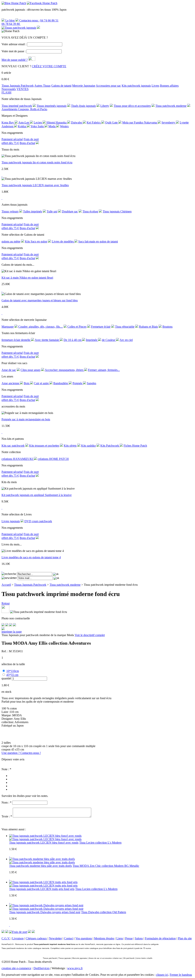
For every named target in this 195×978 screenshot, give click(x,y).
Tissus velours (10, 211)
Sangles (91, 383)
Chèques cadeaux (36, 938)
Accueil (6, 584)
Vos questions (83, 938)
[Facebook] (3, 625)
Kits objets (70, 445)
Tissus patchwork (50, 958)
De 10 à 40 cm (73, 340)
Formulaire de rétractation (160, 938)
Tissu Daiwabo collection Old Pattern (103, 912)
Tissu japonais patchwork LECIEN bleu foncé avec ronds (43, 842)
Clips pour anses (30, 370)
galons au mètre (11, 241)
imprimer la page (12, 631)
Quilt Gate (111, 122)
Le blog (10, 20)
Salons (139, 938)
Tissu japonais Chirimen (117, 211)
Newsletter (55, 938)
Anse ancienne (11, 383)
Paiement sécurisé (12, 139)
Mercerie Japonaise (83, 85)
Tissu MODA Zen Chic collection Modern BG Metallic (106, 865)
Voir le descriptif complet (90, 635)
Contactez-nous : (29, 20)
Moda (52, 126)
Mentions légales (104, 938)
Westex (64, 126)
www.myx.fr (75, 968)
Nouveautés (9, 89)
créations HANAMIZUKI (18, 458)
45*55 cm (12, 674)
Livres (155, 85)
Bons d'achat (27, 143)
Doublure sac (70, 211)
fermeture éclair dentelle (16, 340)
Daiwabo (77, 122)
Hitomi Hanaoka (56, 122)
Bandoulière (61, 383)
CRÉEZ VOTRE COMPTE (49, 66)
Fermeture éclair (100, 326)
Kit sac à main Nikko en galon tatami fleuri (27, 277)
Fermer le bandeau (181, 974)
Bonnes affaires (169, 85)
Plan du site (185, 938)
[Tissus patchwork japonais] (19, 27)
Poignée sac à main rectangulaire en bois (26, 419)
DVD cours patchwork (38, 521)
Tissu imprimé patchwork (17, 105)
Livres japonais (11, 521)
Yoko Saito (37, 126)
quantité (6, 678)
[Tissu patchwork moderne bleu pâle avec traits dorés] (42, 862)
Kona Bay (8, 122)
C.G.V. (6, 938)
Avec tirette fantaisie (47, 340)
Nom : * (6, 802)
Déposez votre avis (13, 759)
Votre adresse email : (14, 44)
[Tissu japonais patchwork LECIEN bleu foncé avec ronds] (45, 839)
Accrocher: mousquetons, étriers (64, 370)
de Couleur (109, 340)
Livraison (18, 938)
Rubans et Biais (148, 326)
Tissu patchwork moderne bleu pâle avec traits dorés (40, 865)
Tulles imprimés (32, 211)
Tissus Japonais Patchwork (18, 85)
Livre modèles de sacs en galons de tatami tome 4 (31, 557)
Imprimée (92, 340)
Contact (68, 938)
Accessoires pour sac (108, 85)
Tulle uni (52, 211)
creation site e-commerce (16, 968)
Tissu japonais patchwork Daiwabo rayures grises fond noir (44, 912)
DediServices (42, 968)
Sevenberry (168, 122)
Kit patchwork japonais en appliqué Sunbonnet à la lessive (37, 495)
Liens (119, 938)
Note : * (6, 769)
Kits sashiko (88, 445)
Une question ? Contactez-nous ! (21, 753)
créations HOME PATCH (53, 458)
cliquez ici (162, 974)
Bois (27, 383)
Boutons (167, 326)
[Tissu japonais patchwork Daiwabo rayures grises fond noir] (46, 908)
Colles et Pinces (76, 326)
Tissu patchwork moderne (170, 105)
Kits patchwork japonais (136, 85)
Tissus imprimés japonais (51, 105)
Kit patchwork (129, 958)
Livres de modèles (63, 241)
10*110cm (12, 671)
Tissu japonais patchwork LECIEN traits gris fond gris (41, 889)
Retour (6, 603)
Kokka (22, 126)
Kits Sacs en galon (36, 241)
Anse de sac (9, 370)
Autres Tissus (42, 85)
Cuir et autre (42, 383)
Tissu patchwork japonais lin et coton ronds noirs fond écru (37, 162)
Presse (129, 938)
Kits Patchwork (110, 445)
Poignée (78, 383)
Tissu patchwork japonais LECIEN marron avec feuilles (35, 185)
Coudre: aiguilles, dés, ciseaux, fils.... (40, 326)
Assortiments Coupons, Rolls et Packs (24, 109)
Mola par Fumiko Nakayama (140, 122)
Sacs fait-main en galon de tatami (98, 241)
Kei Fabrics (94, 122)
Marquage (8, 326)
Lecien (38, 122)
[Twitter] (6, 625)
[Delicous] (14, 625)
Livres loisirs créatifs (144, 958)
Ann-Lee (24, 122)
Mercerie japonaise (79, 958)
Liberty (104, 105)
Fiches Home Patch (135, 445)
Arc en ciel (126, 340)
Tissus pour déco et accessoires (132, 105)
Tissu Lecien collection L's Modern (100, 842)
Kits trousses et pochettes (44, 445)
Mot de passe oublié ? (15, 59)
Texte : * (7, 816)
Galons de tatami (61, 85)
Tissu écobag (90, 211)
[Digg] (10, 625)
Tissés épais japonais (83, 105)
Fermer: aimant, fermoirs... (104, 370)
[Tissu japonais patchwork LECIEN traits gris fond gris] (43, 885)
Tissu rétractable (124, 326)
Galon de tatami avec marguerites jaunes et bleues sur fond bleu (40, 300)
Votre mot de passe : (14, 51)
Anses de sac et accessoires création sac (105, 958)
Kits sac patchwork (13, 445)
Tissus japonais (64, 958)
